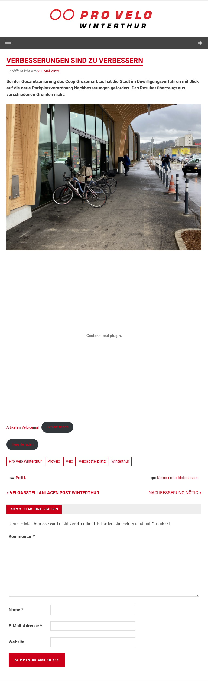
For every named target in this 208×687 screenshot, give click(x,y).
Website (16, 642)
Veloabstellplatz (92, 461)
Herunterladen (57, 427)
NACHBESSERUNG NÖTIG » (175, 492)
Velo (69, 461)
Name (16, 609)
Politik (21, 478)
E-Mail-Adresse (25, 625)
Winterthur (120, 461)
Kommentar (22, 536)
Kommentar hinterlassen (178, 478)
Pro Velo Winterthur (25, 461)
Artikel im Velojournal (22, 427)
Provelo (53, 461)
